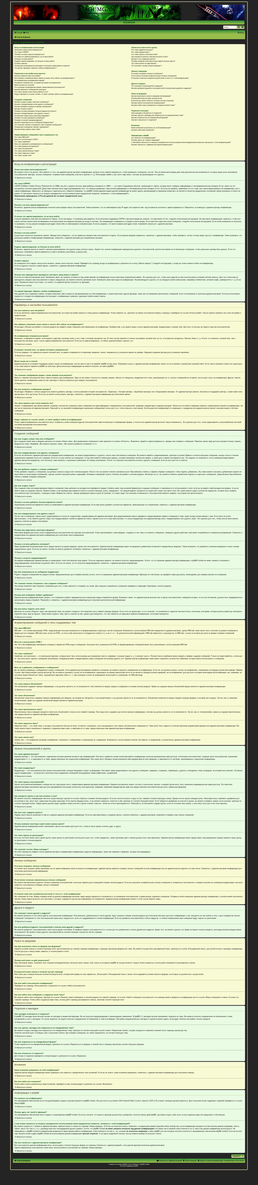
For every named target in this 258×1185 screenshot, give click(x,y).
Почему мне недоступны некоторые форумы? (32, 116)
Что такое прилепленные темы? (26, 151)
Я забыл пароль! (20, 63)
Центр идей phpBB (148, 1115)
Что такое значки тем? (23, 155)
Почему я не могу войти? (23, 59)
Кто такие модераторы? (140, 52)
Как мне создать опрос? (23, 109)
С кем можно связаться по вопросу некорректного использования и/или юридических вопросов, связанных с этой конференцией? (181, 142)
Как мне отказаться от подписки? (144, 120)
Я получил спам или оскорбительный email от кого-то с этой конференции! (160, 78)
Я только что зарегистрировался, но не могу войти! (33, 57)
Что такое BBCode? (21, 137)
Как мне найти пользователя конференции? (148, 103)
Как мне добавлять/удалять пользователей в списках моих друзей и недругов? (161, 88)
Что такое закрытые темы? (24, 153)
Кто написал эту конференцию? (143, 138)
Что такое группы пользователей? (144, 54)
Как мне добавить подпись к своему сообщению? (33, 107)
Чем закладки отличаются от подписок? (146, 113)
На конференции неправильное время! (29, 80)
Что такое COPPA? (21, 52)
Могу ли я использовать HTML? (26, 139)
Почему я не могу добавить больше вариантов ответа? (35, 111)
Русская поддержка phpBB (129, 1166)
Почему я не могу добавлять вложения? (29, 118)
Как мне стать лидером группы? (143, 59)
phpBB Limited (89, 1101)
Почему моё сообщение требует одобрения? (31, 127)
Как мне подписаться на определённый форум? (149, 118)
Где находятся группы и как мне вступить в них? (149, 57)
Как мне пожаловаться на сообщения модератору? (34, 122)
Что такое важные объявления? (26, 146)
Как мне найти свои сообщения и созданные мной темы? (153, 105)
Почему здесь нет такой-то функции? (145, 140)
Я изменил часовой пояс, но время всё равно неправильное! (37, 83)
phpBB (109, 366)
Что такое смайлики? (22, 142)
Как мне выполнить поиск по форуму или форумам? (151, 96)
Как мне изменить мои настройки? (27, 76)
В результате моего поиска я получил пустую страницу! (152, 101)
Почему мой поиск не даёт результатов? (146, 98)
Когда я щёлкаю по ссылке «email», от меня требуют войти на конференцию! (43, 94)
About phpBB (19, 1103)
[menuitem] (26, 33)
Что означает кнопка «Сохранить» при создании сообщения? (38, 125)
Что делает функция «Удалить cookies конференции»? (35, 68)
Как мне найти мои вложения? (142, 130)
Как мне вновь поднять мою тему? (27, 129)
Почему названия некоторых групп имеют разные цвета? (153, 61)
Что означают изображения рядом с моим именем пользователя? (39, 87)
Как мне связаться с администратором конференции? (152, 145)
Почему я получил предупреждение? (28, 120)
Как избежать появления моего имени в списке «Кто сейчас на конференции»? (44, 78)
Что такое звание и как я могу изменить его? (31, 92)
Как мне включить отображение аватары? (30, 90)
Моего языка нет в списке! (24, 85)
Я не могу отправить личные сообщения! (147, 74)
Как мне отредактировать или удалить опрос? (32, 113)
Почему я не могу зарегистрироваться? (29, 54)
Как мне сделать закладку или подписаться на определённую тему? (157, 115)
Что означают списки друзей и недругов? (147, 86)
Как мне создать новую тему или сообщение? (31, 102)
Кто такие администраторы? (142, 50)
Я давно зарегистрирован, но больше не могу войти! (34, 61)
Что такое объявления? (23, 149)
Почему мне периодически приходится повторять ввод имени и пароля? (42, 66)
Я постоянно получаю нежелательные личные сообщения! (154, 76)
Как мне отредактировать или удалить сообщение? (34, 104)
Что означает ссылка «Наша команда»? (146, 66)
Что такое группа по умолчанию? (144, 63)
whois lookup (170, 1126)
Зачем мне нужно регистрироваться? (28, 50)
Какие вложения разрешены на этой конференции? (151, 128)
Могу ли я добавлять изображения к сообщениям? (33, 144)
